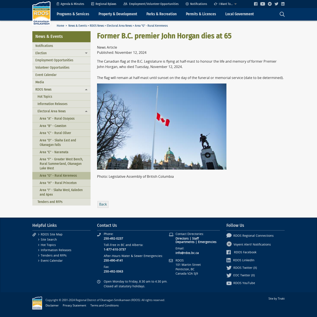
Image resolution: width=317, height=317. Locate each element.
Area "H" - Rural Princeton (58, 183)
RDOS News (97, 26)
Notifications (198, 4)
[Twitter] (276, 4)
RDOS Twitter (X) (245, 268)
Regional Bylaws (106, 4)
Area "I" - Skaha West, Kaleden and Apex (61, 192)
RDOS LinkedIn (243, 260)
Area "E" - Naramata (54, 152)
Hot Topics (45, 96)
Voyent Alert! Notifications (252, 244)
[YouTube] (262, 4)
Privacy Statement (74, 305)
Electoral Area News (119, 26)
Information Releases (52, 104)
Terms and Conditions (104, 305)
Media (39, 82)
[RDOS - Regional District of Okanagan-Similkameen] (41, 13)
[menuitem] (70, 4)
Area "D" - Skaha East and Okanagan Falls (58, 142)
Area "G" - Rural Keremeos (58, 175)
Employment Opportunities (54, 60)
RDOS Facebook (245, 252)
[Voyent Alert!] (270, 4)
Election (41, 53)
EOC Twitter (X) (244, 275)
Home (60, 26)
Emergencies (207, 242)
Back (103, 204)
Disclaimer (52, 305)
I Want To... (226, 4)
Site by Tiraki (276, 298)
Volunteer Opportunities (52, 67)
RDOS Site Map (52, 234)
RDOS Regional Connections (253, 236)
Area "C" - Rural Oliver (55, 133)
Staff (195, 238)
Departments (185, 242)
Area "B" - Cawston (53, 126)
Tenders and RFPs (50, 202)
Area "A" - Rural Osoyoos (57, 118)
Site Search (49, 239)
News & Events (77, 26)
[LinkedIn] (283, 4)
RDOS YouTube (244, 283)
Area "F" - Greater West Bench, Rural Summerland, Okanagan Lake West (61, 163)
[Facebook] (255, 4)
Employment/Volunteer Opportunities (154, 4)
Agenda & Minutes (72, 4)
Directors (182, 238)
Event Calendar (46, 75)
